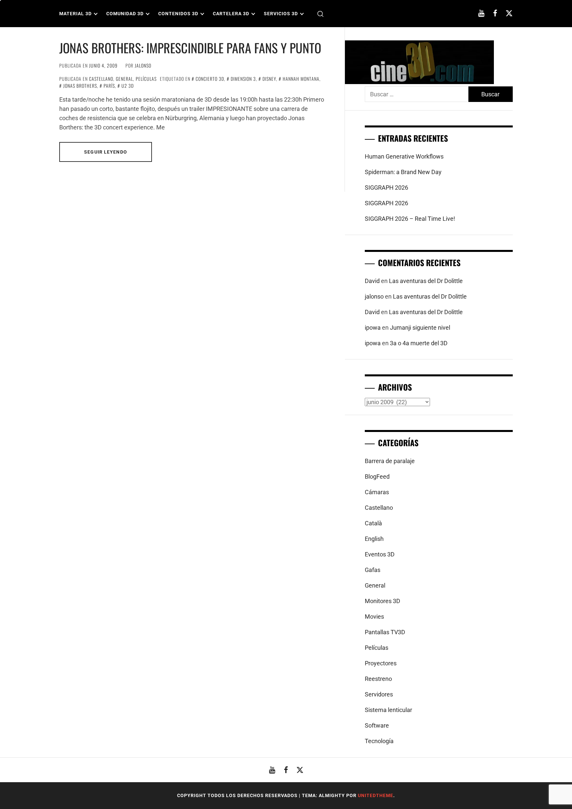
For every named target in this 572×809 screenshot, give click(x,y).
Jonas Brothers (80, 85)
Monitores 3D (382, 600)
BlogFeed (377, 476)
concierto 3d (210, 78)
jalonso (143, 65)
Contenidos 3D (178, 13)
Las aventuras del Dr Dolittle (426, 280)
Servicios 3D (281, 13)
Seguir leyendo (105, 152)
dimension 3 (243, 78)
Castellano (101, 78)
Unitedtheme (375, 795)
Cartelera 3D (231, 13)
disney (269, 78)
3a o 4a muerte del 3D (419, 343)
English (374, 538)
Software (377, 725)
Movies (374, 616)
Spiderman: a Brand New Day (403, 171)
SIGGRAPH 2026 (386, 187)
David (372, 280)
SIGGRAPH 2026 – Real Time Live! (410, 218)
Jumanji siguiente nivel (420, 327)
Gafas (372, 569)
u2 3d (127, 85)
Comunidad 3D (125, 13)
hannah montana (301, 78)
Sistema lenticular (388, 709)
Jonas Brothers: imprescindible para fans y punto (190, 47)
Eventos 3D (380, 554)
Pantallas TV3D (385, 632)
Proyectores (381, 663)
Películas (146, 78)
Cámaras (377, 492)
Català (373, 523)
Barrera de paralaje (390, 460)
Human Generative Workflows (404, 156)
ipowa (373, 327)
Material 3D (75, 13)
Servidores (379, 694)
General (124, 78)
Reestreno (378, 678)
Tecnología (379, 741)
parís (109, 85)
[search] (320, 13)
